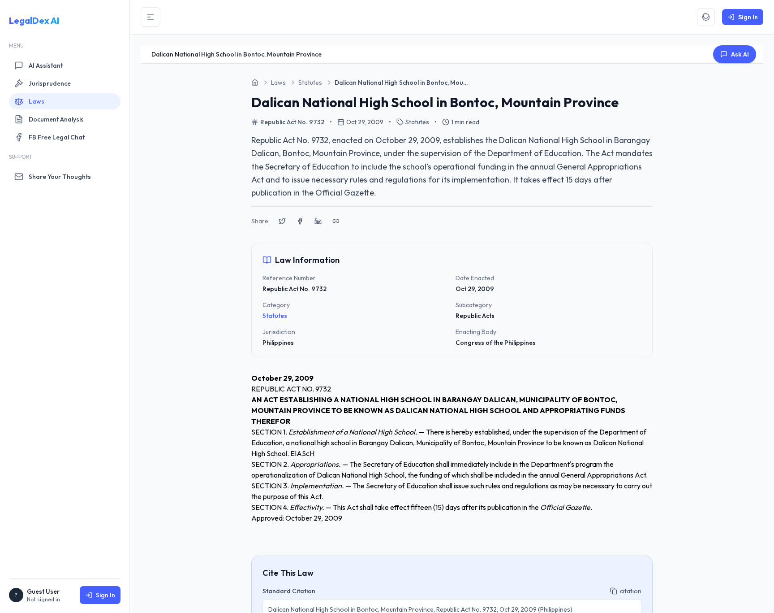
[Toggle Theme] (706, 17)
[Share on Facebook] (300, 221)
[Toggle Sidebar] (150, 17)
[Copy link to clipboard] (336, 221)
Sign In (105, 595)
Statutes (274, 316)
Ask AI (740, 54)
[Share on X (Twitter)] (282, 221)
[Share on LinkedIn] (318, 221)
